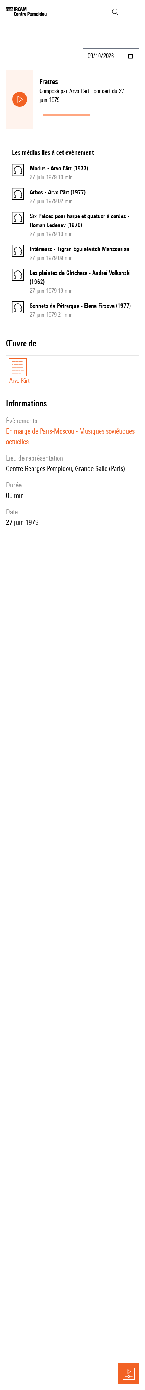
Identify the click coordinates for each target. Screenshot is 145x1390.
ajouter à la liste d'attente (116, 113)
